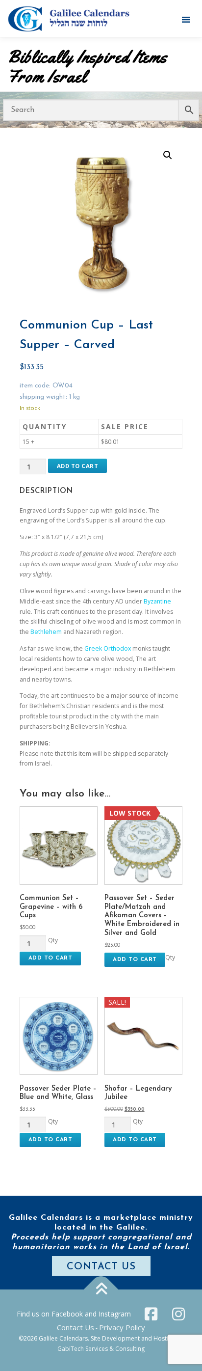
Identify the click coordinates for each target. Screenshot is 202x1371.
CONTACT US (101, 1267)
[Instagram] (178, 1314)
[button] (168, 155)
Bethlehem (46, 632)
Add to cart (78, 465)
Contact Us (75, 1327)
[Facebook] (151, 1314)
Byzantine (157, 601)
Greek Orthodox (107, 648)
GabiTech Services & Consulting (101, 1348)
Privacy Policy (122, 1327)
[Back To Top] (101, 1289)
